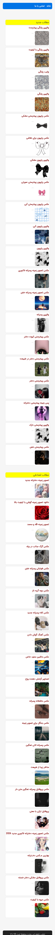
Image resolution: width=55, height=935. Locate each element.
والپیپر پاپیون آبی (41, 226)
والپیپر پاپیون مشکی (39, 160)
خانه (49, 6)
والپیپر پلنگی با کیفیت (39, 49)
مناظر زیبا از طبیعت (40, 767)
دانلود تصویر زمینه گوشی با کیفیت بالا (31, 502)
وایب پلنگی (43, 72)
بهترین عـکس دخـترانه (38, 855)
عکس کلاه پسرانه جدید (38, 612)
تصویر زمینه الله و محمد (38, 524)
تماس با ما (40, 6)
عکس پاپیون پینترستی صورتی (35, 182)
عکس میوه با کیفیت (39, 899)
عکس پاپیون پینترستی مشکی (35, 116)
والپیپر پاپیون (43, 248)
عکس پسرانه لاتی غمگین (37, 745)
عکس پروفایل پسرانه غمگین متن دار (32, 789)
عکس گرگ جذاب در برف (37, 546)
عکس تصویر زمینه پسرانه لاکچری (33, 270)
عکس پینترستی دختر (39, 381)
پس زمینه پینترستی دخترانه (36, 403)
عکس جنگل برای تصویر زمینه (35, 723)
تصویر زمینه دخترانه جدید (37, 480)
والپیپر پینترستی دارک (39, 425)
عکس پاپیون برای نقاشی (37, 138)
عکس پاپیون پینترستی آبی (36, 204)
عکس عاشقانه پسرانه (39, 701)
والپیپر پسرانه (43, 314)
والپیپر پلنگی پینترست (39, 27)
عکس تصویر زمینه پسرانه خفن (35, 292)
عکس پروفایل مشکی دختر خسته (33, 877)
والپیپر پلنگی (43, 94)
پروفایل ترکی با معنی (39, 811)
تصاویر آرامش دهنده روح (37, 679)
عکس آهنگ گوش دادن (38, 635)
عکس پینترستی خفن (39, 447)
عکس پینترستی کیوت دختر (36, 336)
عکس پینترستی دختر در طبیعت (34, 359)
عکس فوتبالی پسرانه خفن (37, 568)
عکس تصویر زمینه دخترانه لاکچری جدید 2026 (27, 833)
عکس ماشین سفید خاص (37, 657)
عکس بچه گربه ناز (40, 590)
